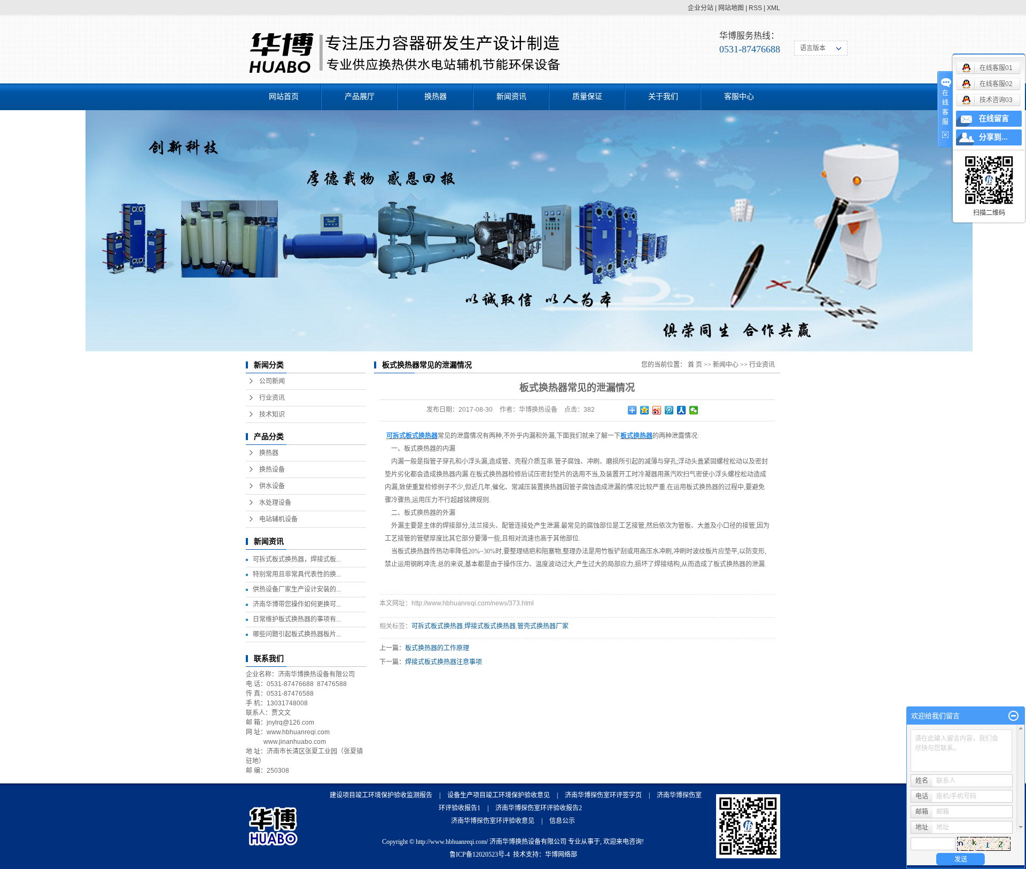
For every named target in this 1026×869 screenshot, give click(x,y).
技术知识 (272, 414)
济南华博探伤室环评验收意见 (492, 821)
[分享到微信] (693, 410)
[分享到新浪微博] (657, 410)
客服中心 (739, 97)
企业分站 (700, 8)
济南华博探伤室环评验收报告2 (538, 808)
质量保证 (587, 97)
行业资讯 (272, 398)
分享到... (993, 137)
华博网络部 (561, 854)
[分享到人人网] (681, 410)
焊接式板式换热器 (490, 626)
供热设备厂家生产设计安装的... (297, 589)
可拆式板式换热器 (437, 626)
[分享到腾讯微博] (669, 410)
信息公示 (562, 821)
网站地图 (731, 8)
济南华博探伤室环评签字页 (603, 795)
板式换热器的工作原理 (437, 648)
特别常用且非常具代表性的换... (297, 574)
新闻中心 (726, 364)
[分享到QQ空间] (644, 410)
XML (773, 8)
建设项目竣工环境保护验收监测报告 (381, 795)
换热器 (435, 97)
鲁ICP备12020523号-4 (479, 854)
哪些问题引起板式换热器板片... (297, 634)
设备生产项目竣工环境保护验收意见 (498, 795)
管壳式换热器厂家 (543, 626)
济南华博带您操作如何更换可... (297, 604)
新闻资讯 (511, 97)
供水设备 (272, 486)
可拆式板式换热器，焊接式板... (297, 559)
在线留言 (994, 118)
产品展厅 (360, 97)
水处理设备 (275, 502)
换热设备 (272, 469)
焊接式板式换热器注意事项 (443, 662)
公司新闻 (272, 381)
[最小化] (1013, 716)
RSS (755, 8)
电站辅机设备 (278, 519)
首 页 (695, 364)
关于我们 (663, 97)
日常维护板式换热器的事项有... (297, 619)
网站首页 (284, 97)
